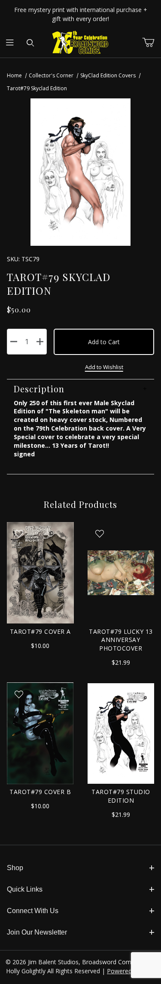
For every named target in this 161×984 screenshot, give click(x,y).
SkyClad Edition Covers (108, 75)
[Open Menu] (10, 43)
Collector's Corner (51, 75)
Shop (15, 867)
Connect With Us (32, 910)
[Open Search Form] (30, 43)
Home (14, 75)
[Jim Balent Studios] (80, 42)
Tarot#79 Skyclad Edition (37, 88)
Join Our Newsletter (37, 932)
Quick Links (25, 889)
